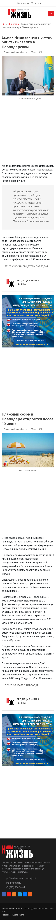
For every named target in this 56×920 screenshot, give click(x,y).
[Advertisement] (28, 134)
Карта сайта (18, 915)
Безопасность (13, 266)
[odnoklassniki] (14, 894)
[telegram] (20, 894)
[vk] (25, 894)
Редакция (6, 915)
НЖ (3, 24)
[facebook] (4, 894)
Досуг (8, 685)
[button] (3, 14)
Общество (13, 24)
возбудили (41, 252)
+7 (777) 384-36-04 (15, 887)
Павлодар (42, 266)
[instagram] (9, 894)
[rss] (30, 894)
